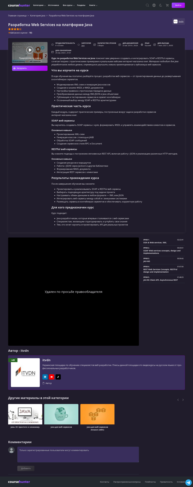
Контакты (104, 481)
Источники (53, 5)
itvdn (46, 360)
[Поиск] (147, 5)
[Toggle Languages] (154, 5)
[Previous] (178, 400)
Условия (181, 481)
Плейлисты (150, 481)
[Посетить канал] (188, 482)
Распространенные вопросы (127, 481)
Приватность (166, 481)
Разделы (81, 5)
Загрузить (21, 68)
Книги (92, 5)
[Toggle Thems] (160, 5)
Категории (38, 5)
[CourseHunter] (19, 5)
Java (83, 45)
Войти (178, 5)
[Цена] (167, 5)
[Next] (183, 400)
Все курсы (67, 5)
